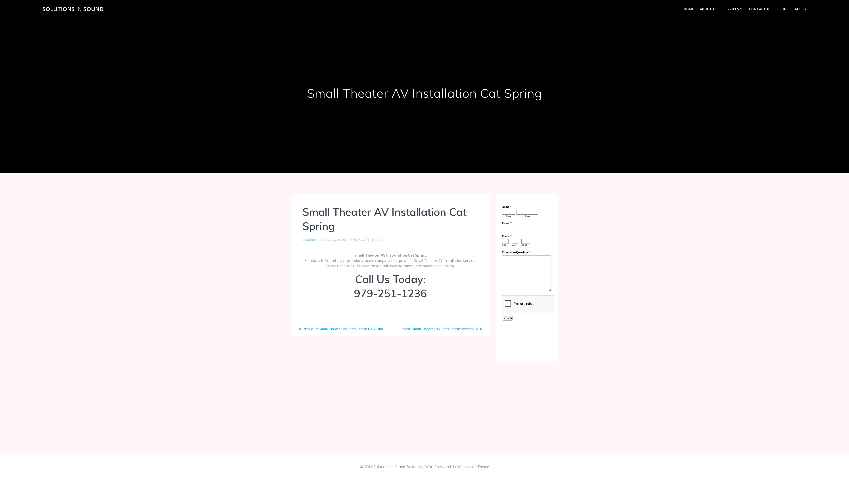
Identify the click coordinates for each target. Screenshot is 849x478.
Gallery (799, 9)
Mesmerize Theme (473, 466)
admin (311, 239)
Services (731, 9)
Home (689, 9)
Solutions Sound (73, 9)
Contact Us (760, 9)
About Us (708, 9)
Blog (781, 9)
